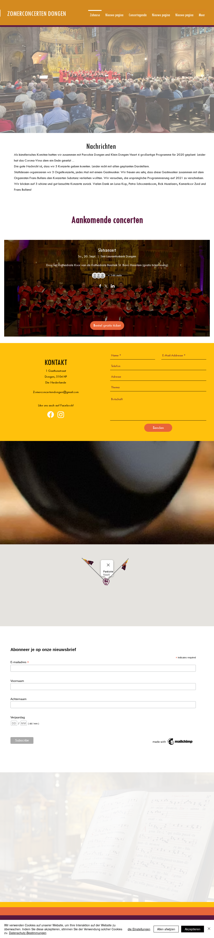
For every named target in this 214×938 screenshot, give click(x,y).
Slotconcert (107, 250)
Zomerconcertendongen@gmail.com (56, 392)
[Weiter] (190, 12)
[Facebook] (50, 414)
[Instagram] (60, 414)
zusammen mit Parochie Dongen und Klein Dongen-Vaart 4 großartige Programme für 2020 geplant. (129, 155)
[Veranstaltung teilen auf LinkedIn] (113, 286)
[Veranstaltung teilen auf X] (106, 286)
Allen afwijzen (166, 929)
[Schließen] (208, 929)
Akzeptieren (192, 929)
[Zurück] (23, 12)
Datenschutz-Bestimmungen (27, 933)
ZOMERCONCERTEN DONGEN (36, 13)
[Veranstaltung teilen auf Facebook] (100, 286)
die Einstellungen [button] (139, 929)
